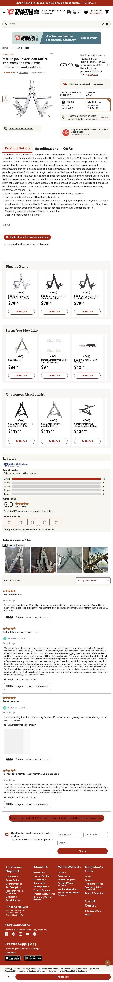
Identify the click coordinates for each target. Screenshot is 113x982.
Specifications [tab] (46, 148)
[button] (96, 3)
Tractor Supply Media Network (68, 893)
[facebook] (6, 934)
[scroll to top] (108, 963)
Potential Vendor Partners (66, 884)
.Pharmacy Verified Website (42, 898)
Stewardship (39, 879)
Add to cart (63, 977)
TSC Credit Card (93, 911)
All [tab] (5, 545)
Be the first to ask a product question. (27, 237)
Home (5, 48)
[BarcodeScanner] (107, 24)
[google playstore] (33, 958)
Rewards (89, 880)
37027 (89, 95)
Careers (62, 872)
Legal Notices (93, 969)
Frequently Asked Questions (14, 892)
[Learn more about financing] (109, 65)
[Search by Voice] (103, 24)
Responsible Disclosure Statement (32, 971)
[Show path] (12, 48)
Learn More (89, 3)
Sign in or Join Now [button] (80, 134)
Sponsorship (64, 876)
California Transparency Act (74, 969)
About (88, 877)
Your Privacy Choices (27, 969)
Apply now (93, 74)
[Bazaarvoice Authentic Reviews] (16, 465)
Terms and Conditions (51, 969)
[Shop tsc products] (56, 38)
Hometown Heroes (94, 884)
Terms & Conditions (95, 893)
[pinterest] (13, 934)
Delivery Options (14, 884)
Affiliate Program (66, 879)
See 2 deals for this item (21, 128)
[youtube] (27, 934)
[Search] (7, 24)
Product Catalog (41, 890)
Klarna (88, 914)
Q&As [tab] (68, 148)
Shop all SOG (8, 54)
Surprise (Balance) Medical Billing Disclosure (68, 971)
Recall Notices (13, 900)
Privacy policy (10, 969)
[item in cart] (107, 12)
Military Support (41, 887)
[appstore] (13, 958)
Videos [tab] (21, 545)
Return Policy (12, 880)
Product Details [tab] (17, 148)
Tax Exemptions (13, 887)
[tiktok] (34, 934)
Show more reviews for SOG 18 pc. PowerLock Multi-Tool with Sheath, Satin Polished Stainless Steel (56, 818)
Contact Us (11, 897)
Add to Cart (21, 311)
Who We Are (39, 872)
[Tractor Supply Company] (20, 12)
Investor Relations (42, 876)
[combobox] (95, 580)
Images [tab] (12, 545)
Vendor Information (67, 889)
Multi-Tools (23, 48)
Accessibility (10, 971)
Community (39, 883)
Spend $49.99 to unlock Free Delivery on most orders (47, 2)
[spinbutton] (8, 976)
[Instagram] (20, 934)
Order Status (12, 877)
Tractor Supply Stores (44, 894)
